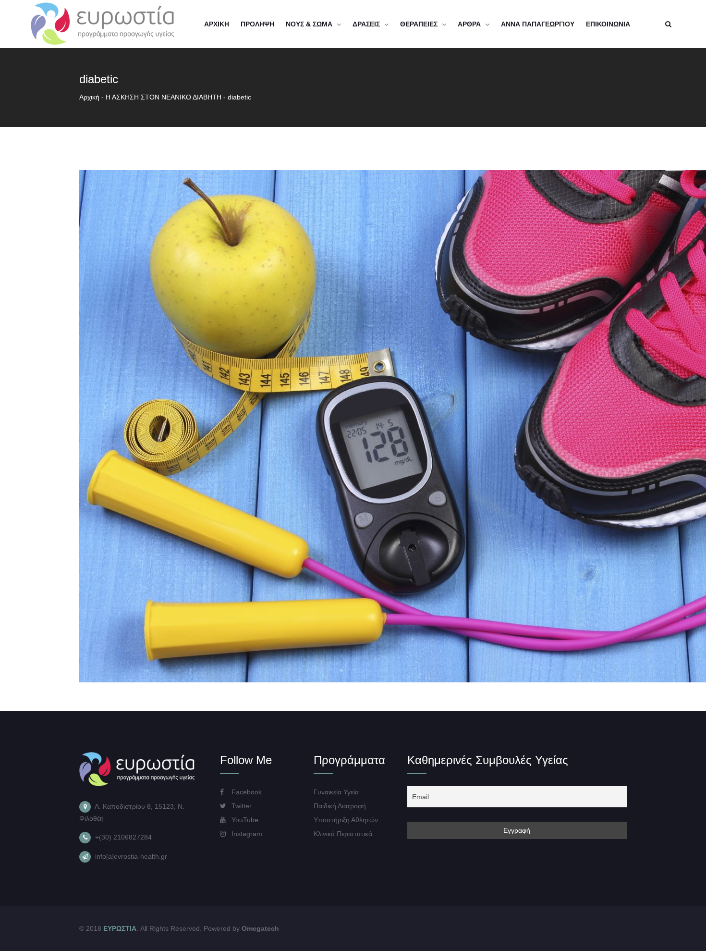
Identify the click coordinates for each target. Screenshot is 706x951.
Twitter (241, 806)
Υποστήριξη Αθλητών (346, 820)
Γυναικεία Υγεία (336, 792)
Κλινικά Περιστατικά (343, 834)
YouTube (244, 820)
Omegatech (260, 928)
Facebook (246, 792)
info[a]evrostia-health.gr (131, 856)
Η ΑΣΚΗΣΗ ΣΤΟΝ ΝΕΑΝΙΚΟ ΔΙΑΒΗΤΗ (163, 97)
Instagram (246, 834)
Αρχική (89, 97)
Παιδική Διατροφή (340, 806)
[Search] (668, 24)
